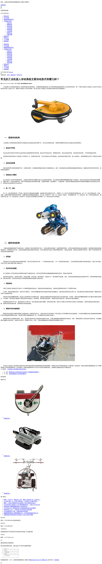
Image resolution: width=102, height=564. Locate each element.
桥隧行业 (9, 33)
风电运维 (9, 26)
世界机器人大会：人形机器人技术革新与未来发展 (18, 509)
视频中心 (6, 38)
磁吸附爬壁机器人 (9, 19)
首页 (8, 75)
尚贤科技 (56, 560)
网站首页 (6, 16)
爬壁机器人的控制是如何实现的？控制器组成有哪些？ (24, 372)
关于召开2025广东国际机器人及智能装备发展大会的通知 (20, 508)
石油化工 (9, 22)
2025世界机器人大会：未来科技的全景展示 (16, 511)
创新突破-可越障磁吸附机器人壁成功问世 (15, 506)
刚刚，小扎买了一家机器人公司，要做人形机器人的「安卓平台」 (22, 499)
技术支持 (19, 75)
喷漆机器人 (7, 493)
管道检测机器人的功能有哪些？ (18, 373)
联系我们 (6, 41)
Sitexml (11, 72)
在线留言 (3, 5)
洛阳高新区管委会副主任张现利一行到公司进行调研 (18, 514)
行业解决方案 (7, 21)
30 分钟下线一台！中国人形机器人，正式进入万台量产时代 (20, 501)
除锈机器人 (7, 418)
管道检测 (9, 28)
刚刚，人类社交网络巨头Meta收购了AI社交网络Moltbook (20, 503)
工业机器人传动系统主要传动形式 (16, 369)
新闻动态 (6, 36)
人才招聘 (6, 39)
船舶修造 (9, 24)
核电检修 (9, 29)
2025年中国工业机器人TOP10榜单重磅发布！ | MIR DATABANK (22, 504)
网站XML (44, 560)
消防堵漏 (9, 34)
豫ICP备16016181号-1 (36, 560)
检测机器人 (7, 456)
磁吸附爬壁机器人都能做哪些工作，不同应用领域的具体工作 (21, 513)
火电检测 (9, 31)
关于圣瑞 (6, 17)
